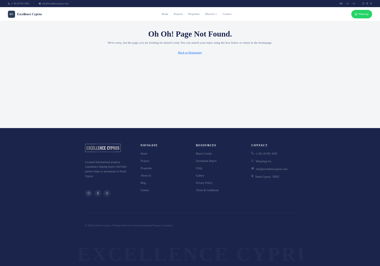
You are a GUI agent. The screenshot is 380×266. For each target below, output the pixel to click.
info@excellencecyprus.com (55, 3)
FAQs (199, 168)
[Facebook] (367, 3)
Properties (194, 13)
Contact (227, 13)
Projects (178, 13)
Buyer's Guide (204, 153)
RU (354, 3)
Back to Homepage (190, 52)
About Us (146, 175)
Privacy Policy (204, 182)
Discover (210, 13)
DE (347, 3)
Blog (143, 182)
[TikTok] (371, 3)
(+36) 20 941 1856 (20, 3)
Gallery (200, 175)
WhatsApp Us (263, 161)
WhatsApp (363, 14)
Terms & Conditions (207, 190)
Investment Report (206, 160)
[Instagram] (363, 3)
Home (165, 13)
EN (341, 3)
